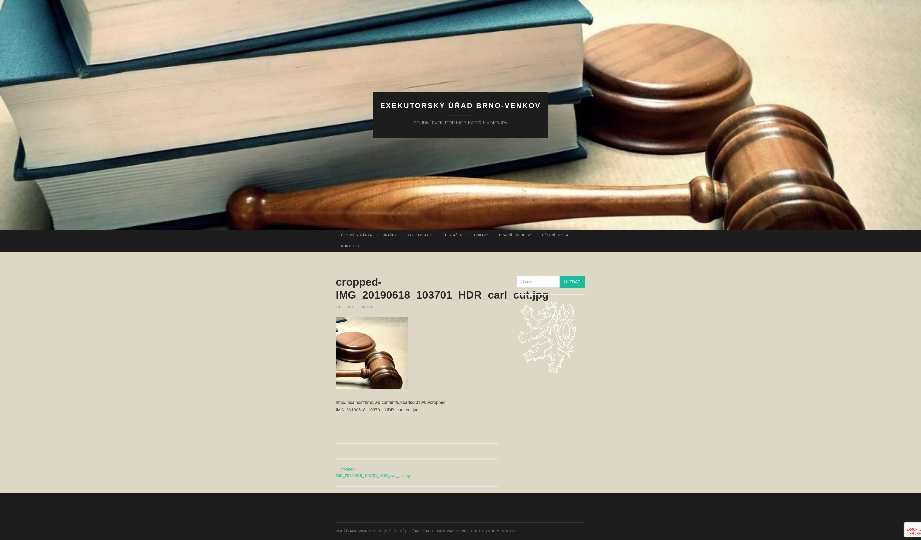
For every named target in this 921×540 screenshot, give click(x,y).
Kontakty (350, 246)
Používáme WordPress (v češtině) (371, 531)
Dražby (390, 235)
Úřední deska (555, 235)
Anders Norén (500, 531)
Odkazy (481, 235)
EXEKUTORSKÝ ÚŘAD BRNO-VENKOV (460, 106)
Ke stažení (453, 235)
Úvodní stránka (356, 235)
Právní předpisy (515, 235)
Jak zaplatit (419, 235)
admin (368, 307)
